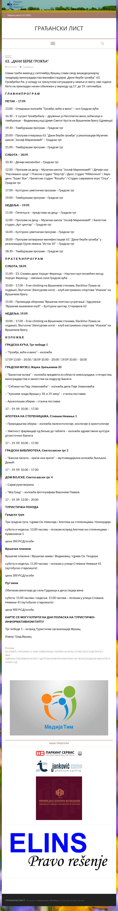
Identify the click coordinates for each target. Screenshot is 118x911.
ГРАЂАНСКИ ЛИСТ (59, 28)
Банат (8, 56)
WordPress (54, 900)
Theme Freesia (43, 900)
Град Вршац (28, 67)
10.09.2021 (12, 67)
